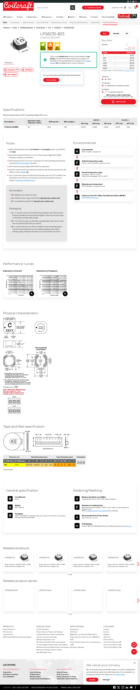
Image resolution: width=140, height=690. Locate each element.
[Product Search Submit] (72, 7)
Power (15, 27)
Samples (106, 634)
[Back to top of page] (134, 652)
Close (134, 663)
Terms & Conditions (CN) (112, 647)
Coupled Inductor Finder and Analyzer (51, 634)
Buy (104, 33)
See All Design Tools (44, 652)
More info (128, 526)
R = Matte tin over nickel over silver (117, 86)
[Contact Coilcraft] (134, 645)
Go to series (51, 80)
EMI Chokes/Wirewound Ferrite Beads (17, 637)
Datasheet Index (117, 7)
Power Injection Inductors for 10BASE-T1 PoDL (85, 638)
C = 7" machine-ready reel (114, 92)
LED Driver (74, 632)
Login (130, 7)
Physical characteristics (79, 22)
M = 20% (108, 79)
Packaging (105, 89)
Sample (116, 33)
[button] (138, 564)
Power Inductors (9, 629)
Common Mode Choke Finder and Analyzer (52, 645)
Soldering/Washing (110, 22)
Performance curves (59, 22)
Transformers (8, 634)
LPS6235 (57, 27)
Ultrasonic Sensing (77, 647)
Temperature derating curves (25, 180)
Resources (8, 62)
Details (23, 172)
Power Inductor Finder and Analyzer (50, 632)
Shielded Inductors (26, 27)
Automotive (74, 629)
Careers (106, 632)
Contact (106, 629)
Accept (92, 680)
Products (6, 27)
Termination (106, 83)
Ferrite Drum (40, 27)
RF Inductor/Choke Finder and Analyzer (51, 642)
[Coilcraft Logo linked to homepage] (18, 6)
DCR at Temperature (22, 163)
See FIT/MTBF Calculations (90, 197)
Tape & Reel (95, 22)
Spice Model (12, 74)
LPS (49, 27)
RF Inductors (8, 632)
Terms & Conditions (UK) (112, 645)
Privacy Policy (108, 639)
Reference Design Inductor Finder (49, 650)
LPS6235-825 (69, 27)
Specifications (28, 22)
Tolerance (105, 76)
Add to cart (121, 102)
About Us (106, 637)
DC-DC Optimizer (43, 629)
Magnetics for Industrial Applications (83, 634)
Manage (106, 680)
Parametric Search (94, 7)
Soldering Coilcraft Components (97, 511)
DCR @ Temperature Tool (46, 639)
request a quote (129, 70)
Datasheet (11, 70)
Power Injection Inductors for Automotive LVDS (85, 643)
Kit (127, 33)
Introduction (15, 22)
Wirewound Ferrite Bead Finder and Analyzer (53, 647)
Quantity (105, 44)
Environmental (42, 22)
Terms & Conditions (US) (112, 642)
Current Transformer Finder (47, 637)
